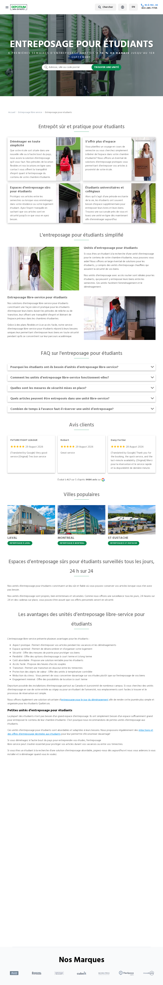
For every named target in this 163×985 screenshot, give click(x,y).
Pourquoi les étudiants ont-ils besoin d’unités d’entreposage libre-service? (64, 367)
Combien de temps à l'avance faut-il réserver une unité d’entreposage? (62, 409)
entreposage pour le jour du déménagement (84, 700)
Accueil (11, 112)
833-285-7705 (149, 8)
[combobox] (97, 7)
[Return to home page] (18, 7)
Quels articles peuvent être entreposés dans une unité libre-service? (60, 398)
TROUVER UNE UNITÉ (106, 67)
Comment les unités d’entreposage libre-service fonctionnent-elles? (59, 377)
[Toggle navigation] (7, 7)
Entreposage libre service (30, 112)
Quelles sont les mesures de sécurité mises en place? (48, 388)
